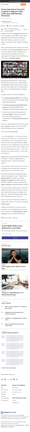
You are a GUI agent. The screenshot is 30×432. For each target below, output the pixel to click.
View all (3, 367)
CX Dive (14, 400)
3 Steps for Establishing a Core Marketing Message (13, 294)
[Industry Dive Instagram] (10, 379)
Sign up (15, 237)
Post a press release (11, 367)
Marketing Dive (16, 402)
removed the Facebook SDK (11, 98)
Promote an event (16, 392)
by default (9, 114)
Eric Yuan (14, 131)
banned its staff (5, 178)
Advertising (15, 387)
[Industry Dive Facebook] (5, 379)
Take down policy (20, 425)
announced (17, 33)
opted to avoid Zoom (6, 184)
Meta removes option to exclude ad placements (16, 307)
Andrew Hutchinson (6, 21)
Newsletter (3, 394)
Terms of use (12, 425)
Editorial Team (4, 390)
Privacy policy (4, 425)
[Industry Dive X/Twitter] (8, 379)
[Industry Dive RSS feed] (16, 379)
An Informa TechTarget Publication (15, 1)
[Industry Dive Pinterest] (13, 379)
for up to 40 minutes (17, 49)
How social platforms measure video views (14, 324)
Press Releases (4, 400)
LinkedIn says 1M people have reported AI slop (14, 313)
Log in (13, 394)
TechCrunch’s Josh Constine (19, 118)
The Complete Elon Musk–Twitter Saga (14, 267)
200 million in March (14, 58)
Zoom (2, 29)
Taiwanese (11, 180)
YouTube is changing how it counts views (16, 319)
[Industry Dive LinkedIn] (2, 379)
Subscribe (23, 4)
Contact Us (4, 392)
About (2, 387)
